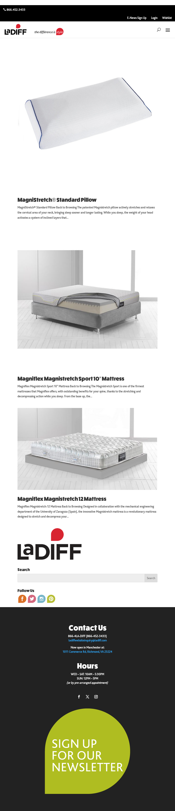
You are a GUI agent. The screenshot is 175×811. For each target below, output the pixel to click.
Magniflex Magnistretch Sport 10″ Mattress (71, 378)
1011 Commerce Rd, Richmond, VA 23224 (87, 651)
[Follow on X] (87, 696)
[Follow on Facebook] (79, 696)
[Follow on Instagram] (96, 696)
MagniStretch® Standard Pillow (57, 200)
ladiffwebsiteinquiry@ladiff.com (88, 640)
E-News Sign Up (136, 17)
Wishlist (167, 17)
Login (154, 17)
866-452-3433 (16, 9)
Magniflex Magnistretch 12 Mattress (62, 499)
